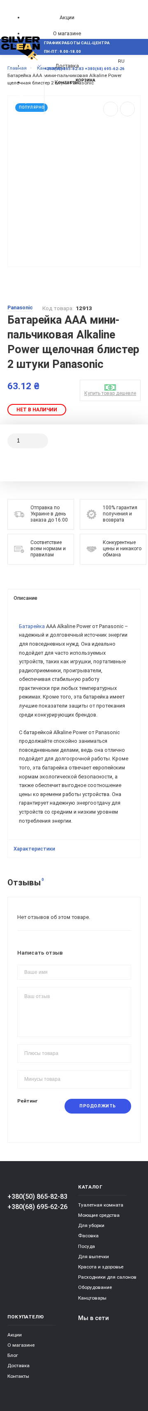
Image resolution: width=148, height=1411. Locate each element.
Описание (25, 598)
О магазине (67, 33)
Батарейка (32, 626)
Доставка (18, 1365)
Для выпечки (93, 1256)
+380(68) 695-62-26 (37, 1207)
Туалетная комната (100, 1205)
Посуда (86, 1246)
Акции (67, 17)
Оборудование (95, 1287)
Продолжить (97, 1106)
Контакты (18, 1376)
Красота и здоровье (100, 1267)
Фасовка (88, 1236)
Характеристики (34, 849)
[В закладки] (127, 109)
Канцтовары (92, 1298)
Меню (21, 66)
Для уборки (91, 1225)
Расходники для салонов (107, 1277)
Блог (12, 1355)
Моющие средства (99, 1215)
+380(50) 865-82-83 (37, 1196)
